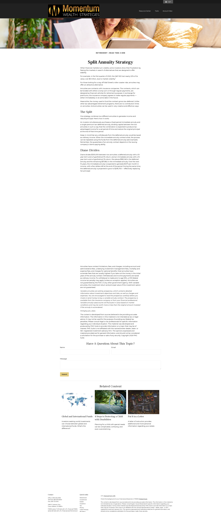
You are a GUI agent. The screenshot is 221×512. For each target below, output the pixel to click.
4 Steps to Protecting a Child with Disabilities (109, 418)
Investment (83, 500)
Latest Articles (84, 509)
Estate (82, 502)
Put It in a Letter (136, 416)
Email (113, 347)
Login (169, 2)
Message (63, 359)
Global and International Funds (77, 416)
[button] (145, 11)
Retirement (83, 498)
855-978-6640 (58, 499)
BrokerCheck (143, 499)
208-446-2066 (56, 498)
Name (62, 347)
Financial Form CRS (109, 496)
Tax (81, 505)
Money (82, 507)
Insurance (83, 503)
